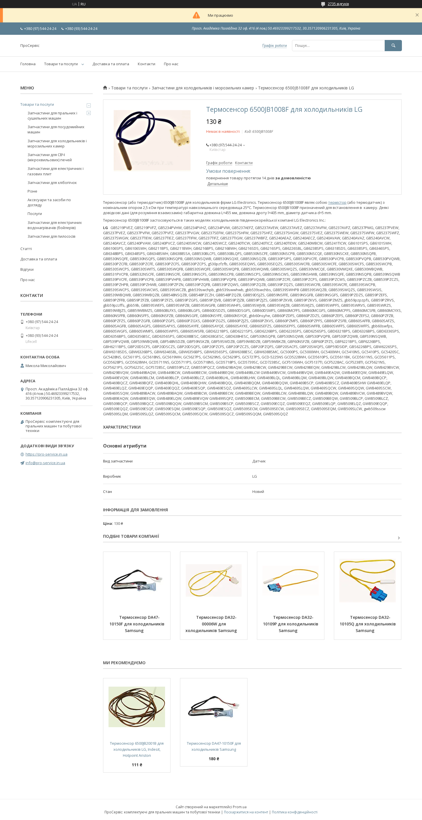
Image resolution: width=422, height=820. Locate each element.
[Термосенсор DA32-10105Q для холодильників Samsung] (367, 580)
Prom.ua (240, 806)
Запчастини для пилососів (52, 236)
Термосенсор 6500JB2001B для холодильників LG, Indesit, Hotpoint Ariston (137, 749)
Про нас (171, 63)
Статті (26, 248)
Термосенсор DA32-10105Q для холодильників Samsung (368, 623)
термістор (337, 202)
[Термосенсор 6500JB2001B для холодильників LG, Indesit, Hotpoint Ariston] (136, 707)
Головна (28, 63)
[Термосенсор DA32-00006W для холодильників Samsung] (213, 580)
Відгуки (27, 269)
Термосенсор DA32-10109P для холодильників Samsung (291, 623)
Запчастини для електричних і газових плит (56, 171)
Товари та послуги (61, 63)
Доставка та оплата (110, 63)
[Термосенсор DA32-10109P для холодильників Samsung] (290, 580)
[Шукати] (393, 45)
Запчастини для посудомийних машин (56, 129)
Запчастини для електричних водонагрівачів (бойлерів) (55, 225)
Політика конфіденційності (295, 812)
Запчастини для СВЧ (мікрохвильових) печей (50, 157)
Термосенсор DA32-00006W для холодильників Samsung (211, 623)
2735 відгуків (338, 3)
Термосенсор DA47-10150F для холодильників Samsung (137, 623)
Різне (32, 191)
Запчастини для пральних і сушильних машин (52, 115)
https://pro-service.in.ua (46, 454)
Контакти (146, 63)
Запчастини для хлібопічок (52, 182)
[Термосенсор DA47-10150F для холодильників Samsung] (136, 580)
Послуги (35, 213)
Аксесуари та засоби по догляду (49, 202)
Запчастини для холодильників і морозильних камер (203, 88)
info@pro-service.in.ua (45, 462)
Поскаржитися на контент (246, 812)
